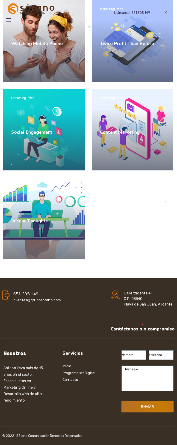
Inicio (66, 366)
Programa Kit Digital (78, 373)
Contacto (70, 380)
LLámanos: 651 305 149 (132, 13)
